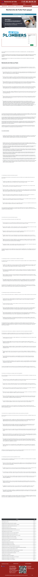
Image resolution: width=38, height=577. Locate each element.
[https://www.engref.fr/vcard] (22, 569)
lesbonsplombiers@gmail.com (15, 570)
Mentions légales (15, 563)
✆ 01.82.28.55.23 (28, 2)
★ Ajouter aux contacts (30, 568)
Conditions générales (28, 563)
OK (32, 575)
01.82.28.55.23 (14, 571)
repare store (29, 567)
